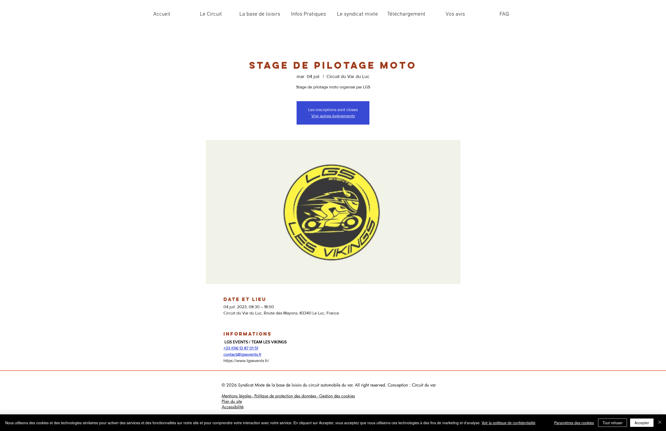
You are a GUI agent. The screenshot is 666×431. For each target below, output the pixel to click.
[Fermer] (660, 423)
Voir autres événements (333, 116)
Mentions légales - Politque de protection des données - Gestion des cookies (288, 396)
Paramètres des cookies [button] (574, 422)
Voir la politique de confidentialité (508, 422)
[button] (210, 14)
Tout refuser (613, 422)
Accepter (642, 422)
